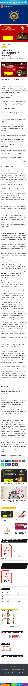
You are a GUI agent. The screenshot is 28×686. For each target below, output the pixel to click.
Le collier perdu (5, 533)
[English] (3, 646)
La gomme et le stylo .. (20, 519)
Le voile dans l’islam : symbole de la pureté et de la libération (20, 532)
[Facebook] (2, 461)
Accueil (4, 44)
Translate (9, 650)
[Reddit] (20, 461)
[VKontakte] (23, 461)
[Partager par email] (13, 464)
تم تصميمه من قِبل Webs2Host (19, 669)
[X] (6, 461)
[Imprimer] (16, 464)
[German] (4, 646)
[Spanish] (9, 646)
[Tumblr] (13, 461)
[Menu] (2, 16)
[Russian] (7, 646)
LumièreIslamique (6, 669)
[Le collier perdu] (7, 527)
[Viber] (9, 464)
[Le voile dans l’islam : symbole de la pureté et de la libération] (21, 526)
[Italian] (6, 646)
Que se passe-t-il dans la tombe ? (7, 519)
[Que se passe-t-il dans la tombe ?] (7, 514)
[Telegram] (6, 464)
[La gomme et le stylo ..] (21, 514)
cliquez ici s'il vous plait (17, 583)
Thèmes (8, 44)
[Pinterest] (16, 461)
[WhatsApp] (2, 464)
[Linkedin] (9, 461)
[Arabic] (1, 646)
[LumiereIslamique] (14, 16)
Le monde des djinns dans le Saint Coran (13, 6)
